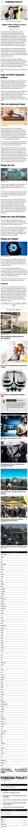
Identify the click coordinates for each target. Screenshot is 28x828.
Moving (2, 687)
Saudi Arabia (3, 723)
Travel (2, 750)
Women (2, 765)
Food (1, 615)
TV (1, 755)
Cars (1, 579)
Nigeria (2, 699)
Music (2, 689)
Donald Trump (3, 598)
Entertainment (3, 606)
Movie (2, 684)
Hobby (2, 635)
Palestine (2, 706)
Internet (2, 650)
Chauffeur (2, 584)
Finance (2, 613)
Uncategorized (3, 760)
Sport (2, 736)
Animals (2, 557)
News (2, 696)
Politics (2, 716)
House (2, 638)
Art (1, 559)
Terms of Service (4, 826)
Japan (2, 657)
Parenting (2, 709)
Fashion (2, 611)
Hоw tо (2, 640)
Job (12, 303)
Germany (2, 628)
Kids (1, 660)
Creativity (2, 593)
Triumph (2, 753)
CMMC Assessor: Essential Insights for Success (11, 438)
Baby (1, 562)
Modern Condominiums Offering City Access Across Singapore (12, 337)
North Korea (3, 701)
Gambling (2, 620)
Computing (3, 589)
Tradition (2, 748)
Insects (2, 645)
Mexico (2, 682)
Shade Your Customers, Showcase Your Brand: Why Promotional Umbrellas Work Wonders (12, 519)
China (2, 586)
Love (1, 672)
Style (2, 738)
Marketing (2, 677)
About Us (2, 819)
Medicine (2, 679)
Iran (1, 652)
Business (2, 574)
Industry (2, 642)
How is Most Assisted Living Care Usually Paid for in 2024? (14, 366)
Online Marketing (4, 704)
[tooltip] (7, 409)
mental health (11, 53)
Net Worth (2, 694)
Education (2, 603)
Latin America (3, 662)
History (2, 633)
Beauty (2, 566)
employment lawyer (6, 303)
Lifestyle (2, 669)
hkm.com (3, 139)
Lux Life (2, 674)
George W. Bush (3, 625)
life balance (17, 303)
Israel (2, 655)
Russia (2, 721)
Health (2, 630)
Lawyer (2, 665)
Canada (2, 576)
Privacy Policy (3, 824)
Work (14, 305)
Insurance (2, 647)
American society (4, 554)
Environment (3, 608)
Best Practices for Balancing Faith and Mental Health (13, 395)
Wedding (2, 763)
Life (17, 29)
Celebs (2, 581)
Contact (2, 821)
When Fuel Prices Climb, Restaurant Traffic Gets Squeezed (13, 546)
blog (1, 571)
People (2, 711)
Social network (3, 731)
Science (2, 726)
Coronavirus (3, 591)
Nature (2, 691)
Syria (2, 741)
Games (2, 623)
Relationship (3, 718)
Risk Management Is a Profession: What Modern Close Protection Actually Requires (12, 464)
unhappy (24, 303)
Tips (1, 745)
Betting (2, 569)
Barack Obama (3, 564)
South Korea (3, 733)
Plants (2, 714)
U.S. (1, 758)
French (2, 618)
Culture (2, 596)
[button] (25, 812)
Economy (2, 601)
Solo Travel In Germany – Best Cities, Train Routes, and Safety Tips (13, 492)
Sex (1, 728)
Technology (3, 743)
